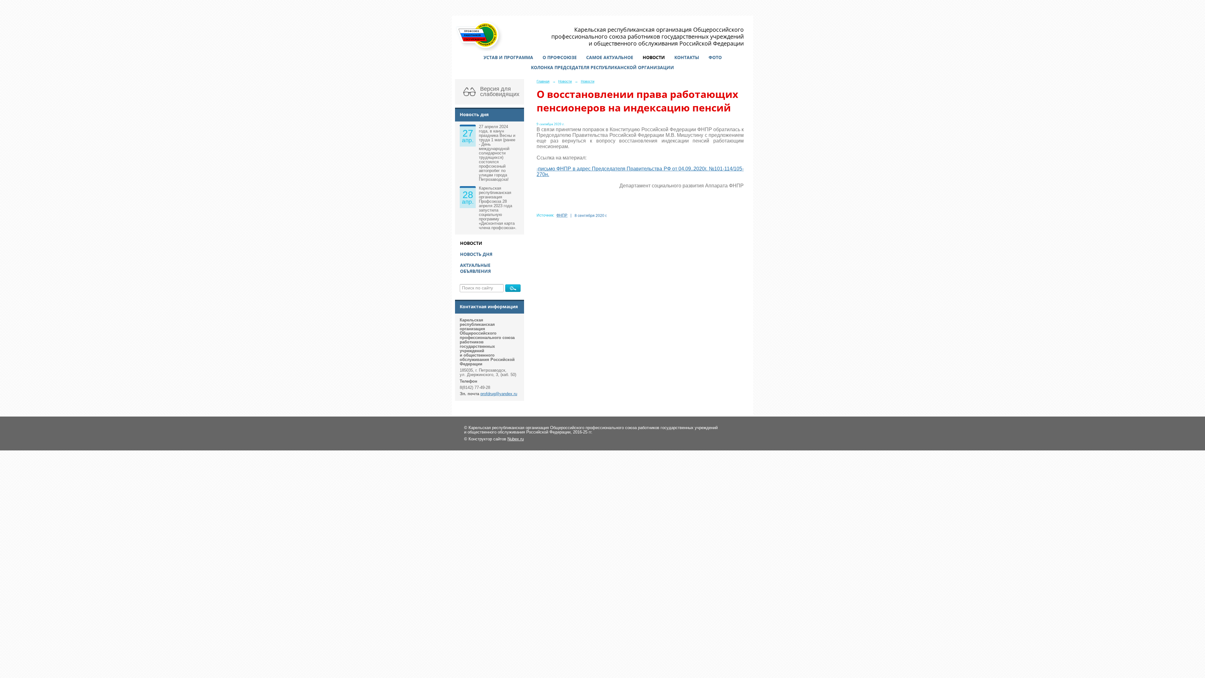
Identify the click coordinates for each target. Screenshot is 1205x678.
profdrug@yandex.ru (498, 394)
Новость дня (476, 254)
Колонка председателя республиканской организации (602, 67)
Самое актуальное (609, 57)
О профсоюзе (560, 57)
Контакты (686, 57)
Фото (715, 57)
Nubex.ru (515, 439)
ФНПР (561, 215)
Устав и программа (508, 57)
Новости (654, 57)
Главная (543, 81)
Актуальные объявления (475, 268)
